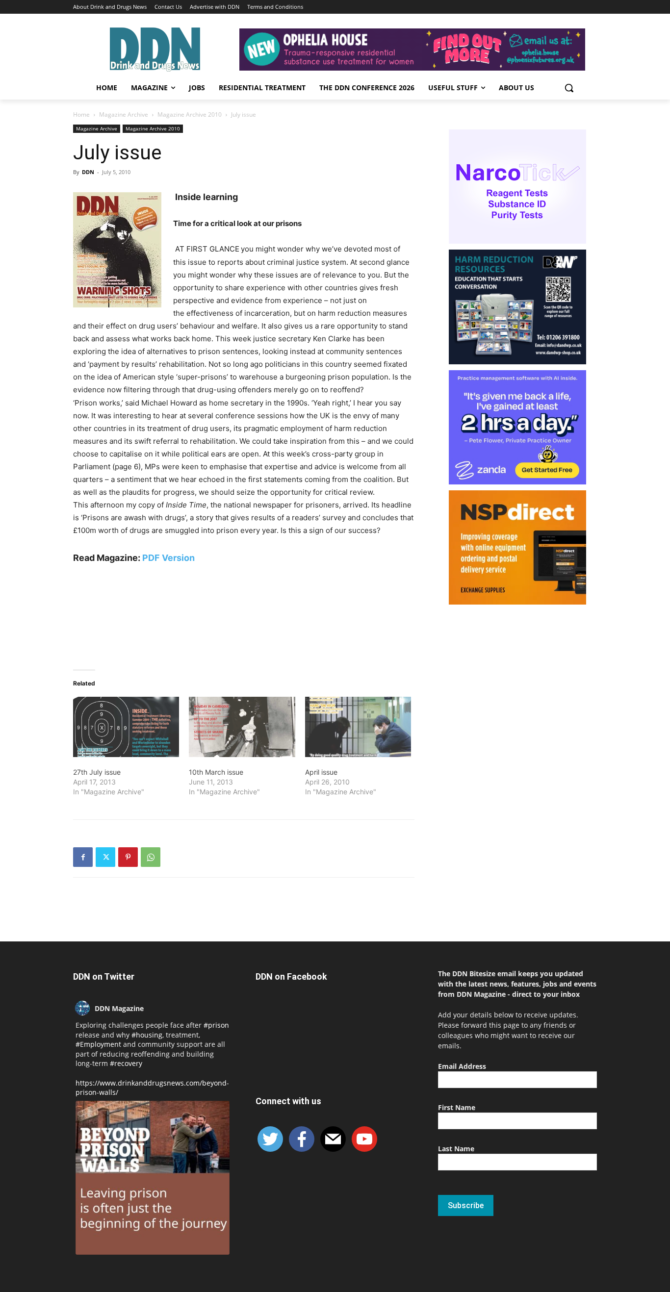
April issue (321, 772)
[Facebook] (83, 857)
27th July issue (97, 772)
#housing (146, 1034)
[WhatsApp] (150, 857)
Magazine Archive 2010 (189, 114)
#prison (216, 1025)
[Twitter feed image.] (153, 1178)
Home (81, 114)
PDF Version (168, 558)
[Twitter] (105, 857)
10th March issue (216, 772)
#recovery (126, 1063)
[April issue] (358, 727)
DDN (88, 172)
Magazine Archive (123, 114)
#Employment (98, 1044)
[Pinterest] (128, 857)
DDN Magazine (119, 1008)
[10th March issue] (242, 727)
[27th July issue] (126, 727)
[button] (569, 88)
